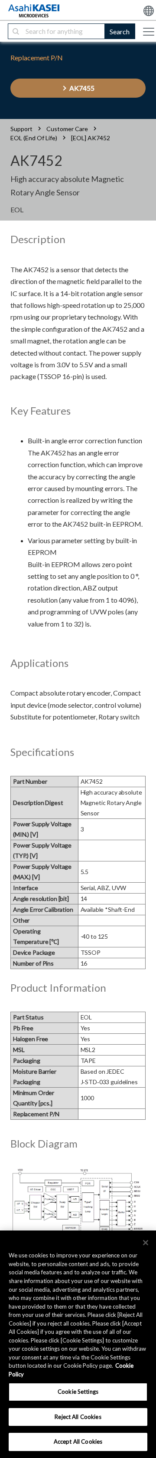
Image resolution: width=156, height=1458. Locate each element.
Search (120, 31)
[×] (145, 1242)
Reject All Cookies (78, 1416)
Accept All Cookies (78, 1441)
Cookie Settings (78, 1391)
